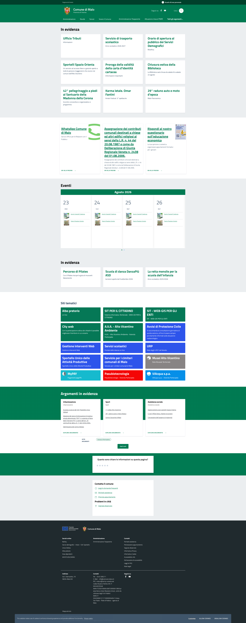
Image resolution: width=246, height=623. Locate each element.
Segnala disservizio (130, 548)
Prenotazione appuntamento (133, 545)
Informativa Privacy (130, 551)
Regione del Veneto (67, 2)
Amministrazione (69, 19)
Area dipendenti (67, 554)
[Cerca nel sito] (181, 10)
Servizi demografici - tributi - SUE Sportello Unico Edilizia (76, 546)
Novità (82, 19)
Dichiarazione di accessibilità (133, 560)
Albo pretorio (66, 551)
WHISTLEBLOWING (68, 557)
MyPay (64, 542)
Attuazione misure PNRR (154, 19)
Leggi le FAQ (128, 563)
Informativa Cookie (130, 554)
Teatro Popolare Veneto (77, 221)
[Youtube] (164, 10)
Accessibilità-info (129, 557)
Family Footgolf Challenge (78, 214)
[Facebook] (160, 10)
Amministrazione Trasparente (129, 19)
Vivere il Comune (105, 19)
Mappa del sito (66, 611)
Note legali (127, 566)
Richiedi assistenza (130, 542)
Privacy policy (88, 618)
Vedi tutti (123, 446)
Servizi (91, 19)
